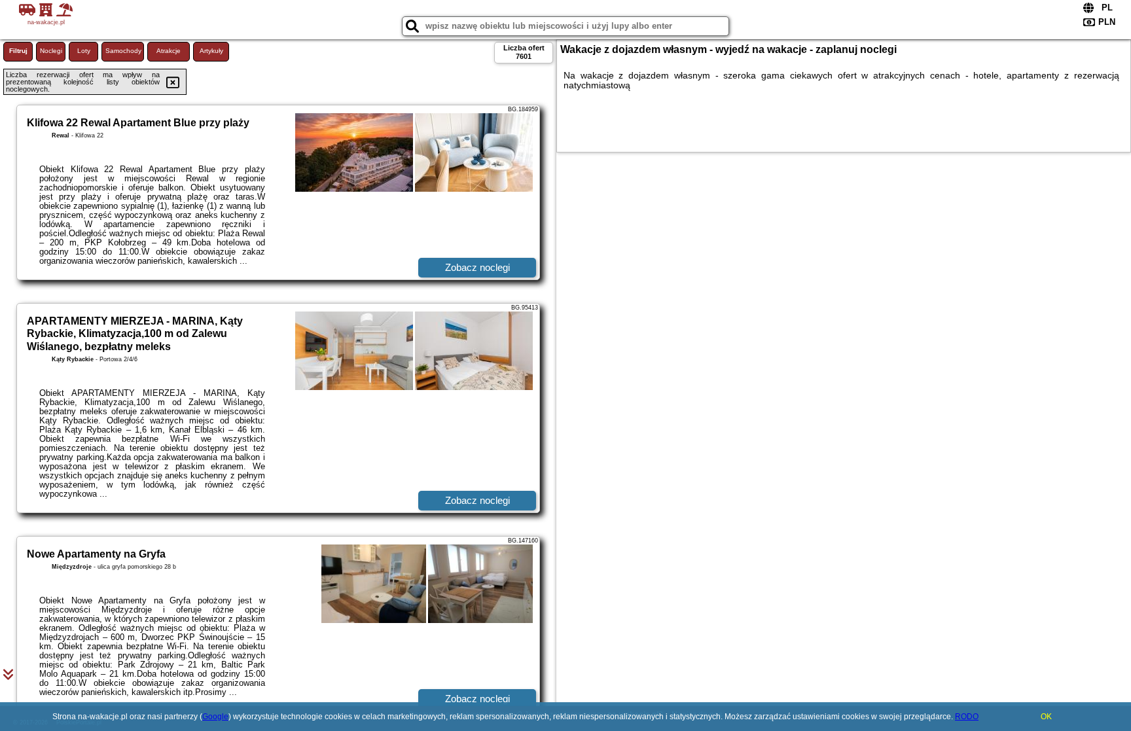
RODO (966, 716)
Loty (83, 50)
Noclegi (51, 50)
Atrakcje (168, 50)
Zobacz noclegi (477, 267)
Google (215, 716)
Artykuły (211, 50)
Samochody (123, 50)
